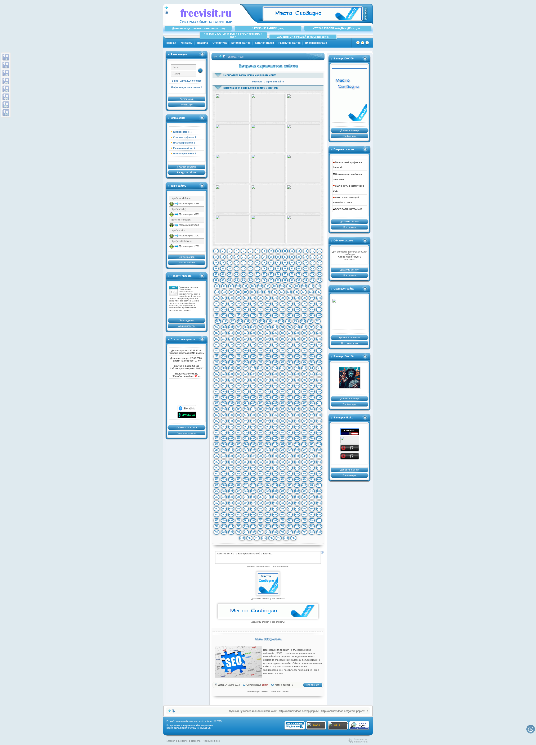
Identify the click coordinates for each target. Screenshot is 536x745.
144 (231, 303)
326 (246, 374)
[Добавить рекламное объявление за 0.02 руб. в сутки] (322, 552)
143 (224, 303)
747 (279, 538)
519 (231, 450)
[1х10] (6, 73)
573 (297, 467)
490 (238, 438)
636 (319, 491)
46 (305, 262)
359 (268, 385)
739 (304, 532)
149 (268, 303)
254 (268, 344)
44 (292, 262)
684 (231, 514)
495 (275, 438)
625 (238, 491)
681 (319, 508)
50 (223, 268)
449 (268, 420)
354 (231, 385)
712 (216, 526)
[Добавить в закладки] (363, 44)
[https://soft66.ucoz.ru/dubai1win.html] (350, 378)
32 (319, 256)
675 (275, 508)
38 (250, 262)
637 (216, 497)
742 (242, 538)
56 (264, 268)
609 (231, 485)
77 (299, 274)
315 (275, 368)
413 (224, 409)
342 (253, 379)
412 (216, 409)
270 (275, 350)
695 (312, 514)
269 (268, 350)
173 (224, 315)
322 (216, 374)
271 (282, 350)
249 (231, 344)
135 (275, 297)
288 (297, 356)
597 (253, 479)
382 (216, 397)
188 (225, 321)
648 (297, 497)
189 (232, 321)
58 (278, 268)
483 (297, 432)
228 (297, 333)
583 (260, 473)
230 (312, 333)
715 (238, 526)
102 (253, 286)
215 (311, 327)
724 (304, 526)
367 (216, 391)
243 (297, 338)
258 (297, 344)
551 (246, 461)
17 (216, 256)
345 (275, 379)
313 (260, 368)
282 (253, 356)
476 (246, 432)
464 (268, 426)
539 (268, 456)
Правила (202, 42)
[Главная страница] (358, 44)
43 (285, 262)
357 (253, 385)
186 (319, 315)
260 (312, 344)
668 (224, 508)
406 (282, 403)
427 (216, 415)
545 (312, 456)
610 (238, 485)
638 (224, 497)
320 (311, 368)
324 (231, 374)
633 (297, 491)
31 (312, 256)
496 (282, 438)
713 (224, 526)
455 (312, 420)
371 (246, 391)
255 (275, 344)
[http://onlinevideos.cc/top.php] (349, 448)
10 (278, 251)
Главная (171, 42)
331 (282, 374)
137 (290, 297)
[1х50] (6, 104)
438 (297, 415)
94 (305, 280)
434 (268, 415)
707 (290, 520)
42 (278, 262)
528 (297, 450)
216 (319, 327)
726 (319, 526)
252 (253, 344)
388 (260, 397)
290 (312, 356)
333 (297, 374)
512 (289, 444)
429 (231, 415)
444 (231, 420)
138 (297, 297)
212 (289, 327)
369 (231, 391)
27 (285, 256)
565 (238, 467)
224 (268, 333)
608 (224, 485)
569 (268, 467)
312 (253, 368)
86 (250, 280)
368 (224, 391)
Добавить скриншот (349, 337)
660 (275, 502)
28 (292, 256)
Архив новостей (186, 326)
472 (216, 432)
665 (312, 502)
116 (245, 292)
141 (319, 297)
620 (311, 485)
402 (253, 403)
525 (275, 450)
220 (238, 333)
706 (282, 520)
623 (224, 491)
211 (282, 327)
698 (224, 520)
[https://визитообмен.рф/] (349, 440)
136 (282, 297)
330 (275, 374)
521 (246, 450)
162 (253, 309)
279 (231, 356)
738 (297, 532)
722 (290, 526)
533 (224, 456)
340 (238, 379)
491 (246, 438)
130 (238, 297)
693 (297, 514)
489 (231, 438)
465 (275, 426)
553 (260, 461)
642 (253, 497)
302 (290, 362)
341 (246, 379)
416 (246, 409)
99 (231, 286)
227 (290, 333)
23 (257, 256)
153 (297, 303)
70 (250, 274)
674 (268, 508)
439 (304, 415)
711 (319, 520)
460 (238, 426)
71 (257, 274)
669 (231, 508)
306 (319, 362)
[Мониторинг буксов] (349, 313)
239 (268, 338)
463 (260, 426)
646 (282, 497)
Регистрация (186, 104)
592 (216, 479)
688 (260, 514)
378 (297, 391)
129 (231, 297)
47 (312, 262)
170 (312, 309)
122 (289, 292)
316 (282, 368)
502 (216, 444)
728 (224, 532)
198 (296, 321)
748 (286, 538)
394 (304, 397)
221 (246, 333)
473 (224, 432)
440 (312, 415)
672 (253, 508)
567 (253, 467)
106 (282, 286)
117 (253, 292)
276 (319, 350)
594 (231, 479)
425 (312, 409)
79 (312, 274)
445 (238, 420)
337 (216, 379)
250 (238, 344)
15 (312, 251)
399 (231, 403)
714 (231, 526)
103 (260, 286)
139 (304, 297)
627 (253, 491)
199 (303, 321)
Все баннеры (349, 136)
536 (246, 456)
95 (312, 280)
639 (231, 497)
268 (260, 350)
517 (216, 450)
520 (238, 450)
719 (268, 526)
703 (260, 520)
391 (282, 397)
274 (304, 350)
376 (282, 391)
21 (243, 256)
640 (238, 497)
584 (268, 473)
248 (224, 344)
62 (305, 268)
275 (312, 350)
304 (304, 362)
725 (312, 526)
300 (275, 362)
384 (231, 397)
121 (281, 292)
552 (253, 461)
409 (304, 403)
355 (238, 385)
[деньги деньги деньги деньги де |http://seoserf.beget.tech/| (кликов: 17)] (268, 199)
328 (260, 374)
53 (243, 268)
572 (290, 467)
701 (246, 520)
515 (311, 444)
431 (246, 415)
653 (224, 502)
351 (319, 379)
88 (264, 280)
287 (290, 356)
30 (305, 256)
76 (292, 274)
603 (297, 479)
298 (260, 362)
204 (231, 327)
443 (224, 420)
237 (253, 338)
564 (231, 467)
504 (231, 444)
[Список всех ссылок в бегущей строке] (224, 57)
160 (238, 309)
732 (253, 532)
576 (319, 467)
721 (282, 526)
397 (216, 403)
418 (260, 409)
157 (216, 309)
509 (268, 444)
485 (312, 432)
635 (312, 491)
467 (290, 426)
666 (319, 502)
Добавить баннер (349, 130)
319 (304, 368)
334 (304, 374)
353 (224, 385)
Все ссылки (349, 227)
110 (311, 286)
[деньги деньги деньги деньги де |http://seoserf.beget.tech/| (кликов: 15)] (303, 229)
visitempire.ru (205, 721)
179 (268, 315)
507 (253, 444)
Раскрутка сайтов (289, 42)
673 (260, 508)
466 (282, 426)
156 (319, 303)
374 (268, 391)
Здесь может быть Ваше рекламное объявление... (244, 553)
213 (297, 327)
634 (304, 491)
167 (290, 309)
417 (253, 409)
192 (254, 321)
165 (275, 309)
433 (260, 415)
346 (282, 379)
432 (253, 415)
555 (275, 461)
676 (282, 508)
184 (304, 315)
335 (312, 374)
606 (319, 479)
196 (281, 321)
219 (231, 333)
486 (319, 432)
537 (253, 456)
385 (238, 397)
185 (312, 315)
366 (319, 385)
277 (216, 356)
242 (290, 338)
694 (304, 514)
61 (299, 268)
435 (275, 415)
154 (304, 303)
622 (216, 491)
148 (260, 303)
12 (292, 251)
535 (238, 456)
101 (245, 286)
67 (229, 274)
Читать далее (186, 320)
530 (312, 450)
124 (303, 292)
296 (246, 362)
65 (216, 274)
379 (304, 391)
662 (290, 502)
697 (216, 520)
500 (312, 438)
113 (224, 292)
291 (319, 356)
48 (319, 262)
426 (319, 409)
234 (231, 338)
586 (282, 473)
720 (275, 526)
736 (282, 532)
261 (319, 344)
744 (257, 538)
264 (231, 350)
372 (253, 391)
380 (312, 391)
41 (271, 262)
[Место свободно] (313, 19)
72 (264, 274)
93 (299, 280)
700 (238, 520)
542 (290, 456)
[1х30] (6, 89)
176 (246, 315)
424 (304, 409)
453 (297, 420)
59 (285, 268)
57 (271, 268)
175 (238, 315)
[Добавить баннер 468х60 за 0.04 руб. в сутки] (365, 13)
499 (304, 438)
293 (224, 362)
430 (238, 415)
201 (318, 321)
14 (305, 251)
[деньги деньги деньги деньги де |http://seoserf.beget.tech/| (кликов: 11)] (303, 168)
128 (224, 297)
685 (238, 514)
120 (274, 292)
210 (275, 327)
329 (268, 374)
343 (260, 379)
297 (253, 362)
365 (312, 385)
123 (296, 292)
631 (282, 491)
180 (275, 315)
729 (231, 532)
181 (282, 315)
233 (224, 338)
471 (319, 426)
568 (260, 467)
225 (275, 333)
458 (224, 426)
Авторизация (186, 99)
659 (268, 502)
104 (267, 286)
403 (260, 403)
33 (216, 262)
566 (246, 467)
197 (288, 321)
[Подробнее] (312, 686)
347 (290, 379)
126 (318, 292)
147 (253, 303)
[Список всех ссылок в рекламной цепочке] (167, 13)
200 (310, 321)
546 (319, 456)
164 (268, 309)
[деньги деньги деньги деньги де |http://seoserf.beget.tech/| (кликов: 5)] (268, 168)
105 (275, 286)
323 (224, 374)
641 (246, 497)
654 (231, 502)
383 (224, 397)
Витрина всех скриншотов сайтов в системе (250, 87)
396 (319, 397)
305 (312, 362)
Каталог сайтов (240, 42)
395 (312, 397)
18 (223, 256)
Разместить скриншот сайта (268, 81)
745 (264, 538)
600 (275, 479)
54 (250, 268)
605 (312, 479)
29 (299, 256)
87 (257, 280)
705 (275, 520)
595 (238, 479)
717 (253, 526)
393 (297, 397)
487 (216, 438)
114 (231, 292)
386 (246, 397)
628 (260, 491)
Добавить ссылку (349, 221)
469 (304, 426)
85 (243, 280)
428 (224, 415)
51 (229, 268)
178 (260, 315)
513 (297, 444)
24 (264, 256)
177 (253, 315)
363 (297, 385)
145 (238, 303)
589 (304, 473)
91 (285, 280)
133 (260, 297)
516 (319, 444)
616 (282, 485)
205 (238, 327)
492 (253, 438)
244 (304, 338)
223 (260, 333)
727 (216, 532)
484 (304, 432)
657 (253, 502)
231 (319, 333)
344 (268, 379)
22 (250, 256)
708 (297, 520)
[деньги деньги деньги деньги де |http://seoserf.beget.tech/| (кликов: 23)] (232, 229)
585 (275, 473)
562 (216, 467)
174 (231, 315)
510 (275, 444)
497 (290, 438)
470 (312, 426)
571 (282, 467)
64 (319, 268)
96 (319, 280)
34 (223, 262)
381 (319, 391)
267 (253, 350)
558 (297, 461)
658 (260, 502)
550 (238, 461)
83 (229, 280)
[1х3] (6, 57)
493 (260, 438)
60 (292, 268)
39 (257, 262)
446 (246, 420)
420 (275, 409)
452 (290, 420)
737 (290, 532)
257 (290, 344)
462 (253, 426)
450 (275, 420)
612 (253, 485)
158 (224, 309)
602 (290, 479)
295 (238, 362)
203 (224, 327)
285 (275, 356)
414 (231, 409)
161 (246, 309)
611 (245, 485)
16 (319, 251)
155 (312, 303)
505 (238, 444)
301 (282, 362)
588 (297, 473)
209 (268, 327)
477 (253, 432)
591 (319, 473)
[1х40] (6, 97)
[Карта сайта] (367, 44)
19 (229, 256)
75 (285, 274)
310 (238, 368)
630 (275, 491)
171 (319, 309)
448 (260, 420)
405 (275, 403)
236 (246, 338)
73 (271, 274)
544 (304, 456)
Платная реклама (316, 42)
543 (297, 456)
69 (243, 274)
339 (231, 379)
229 (304, 333)
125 (311, 292)
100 (238, 286)
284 (268, 356)
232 (216, 338)
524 (268, 450)
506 (246, 444)
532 (216, 456)
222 (253, 333)
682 (216, 514)
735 (275, 532)
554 (268, 461)
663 (297, 502)
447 (253, 420)
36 (236, 262)
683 (224, 514)
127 (216, 297)
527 (290, 450)
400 (238, 403)
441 (319, 415)
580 (238, 473)
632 (290, 491)
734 (268, 532)
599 (268, 479)
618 (297, 485)
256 (282, 344)
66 (223, 274)
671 (246, 508)
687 (253, 514)
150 (275, 303)
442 (216, 420)
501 (319, 438)
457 (216, 426)
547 (216, 461)
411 (319, 403)
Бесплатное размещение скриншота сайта (249, 75)
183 (297, 315)
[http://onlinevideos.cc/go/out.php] (349, 456)
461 (246, 426)
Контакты (186, 42)
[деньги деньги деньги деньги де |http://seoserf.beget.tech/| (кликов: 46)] (232, 108)
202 (216, 327)
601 (282, 479)
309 (231, 368)
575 (312, 467)
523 (260, 450)
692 (290, 514)
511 (282, 444)
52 (236, 268)
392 (290, 397)
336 (319, 374)
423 (297, 409)
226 (282, 333)
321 (319, 368)
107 (289, 286)
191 (247, 321)
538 (260, 456)
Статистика (220, 42)
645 (275, 497)
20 (236, 256)
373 (260, 391)
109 (304, 286)
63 (312, 268)
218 (224, 333)
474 (231, 432)
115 (238, 292)
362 (290, 385)
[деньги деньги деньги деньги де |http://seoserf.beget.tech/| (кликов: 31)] (303, 108)
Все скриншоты (349, 343)
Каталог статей (264, 42)
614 (267, 485)
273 (297, 350)
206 (246, 327)
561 (319, 461)
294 (231, 362)
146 (246, 303)
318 (297, 368)
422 (290, 409)
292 (216, 362)
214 (304, 327)
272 (290, 350)
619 (304, 485)
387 (253, 397)
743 (249, 538)
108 (297, 286)
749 (293, 538)
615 (275, 485)
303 (297, 362)
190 (240, 321)
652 (216, 502)
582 (253, 473)
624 (231, 491)
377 (290, 391)
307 (216, 368)
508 (260, 444)
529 (304, 450)
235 (238, 338)
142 (216, 303)
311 (245, 368)
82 (223, 280)
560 (312, 461)
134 (268, 297)
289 (304, 356)
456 (319, 420)
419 (268, 409)
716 (246, 526)
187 (218, 321)
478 (260, 432)
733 (260, 532)
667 (216, 508)
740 (312, 532)
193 (262, 321)
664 (304, 502)
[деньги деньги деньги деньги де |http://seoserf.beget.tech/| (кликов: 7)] (232, 138)
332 (290, 374)
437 (290, 415)
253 (260, 344)
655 (238, 502)
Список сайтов (187, 257)
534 (231, 456)
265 (238, 350)
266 (246, 350)
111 (318, 286)
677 (290, 508)
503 (224, 444)
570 (275, 467)
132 (253, 297)
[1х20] (6, 81)
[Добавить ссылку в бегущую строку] (220, 57)
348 (297, 379)
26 (278, 256)
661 (282, 502)
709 (304, 520)
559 (304, 461)
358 (260, 385)
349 (304, 379)
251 (246, 344)
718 (260, 526)
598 (260, 479)
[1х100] (6, 112)
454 (304, 420)
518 (224, 450)
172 (216, 315)
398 (224, 403)
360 (275, 385)
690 (275, 514)
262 (216, 350)
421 (282, 409)
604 (304, 479)
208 (260, 327)
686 (246, 514)
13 (299, 251)
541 (282, 456)
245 (312, 338)
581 (246, 473)
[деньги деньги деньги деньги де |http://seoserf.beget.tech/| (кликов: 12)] (232, 199)
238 (260, 338)
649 (304, 497)
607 (216, 485)
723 (297, 526)
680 (312, 508)
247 (216, 344)
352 (216, 385)
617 (289, 485)
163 (260, 309)
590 (312, 473)
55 (257, 268)
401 (246, 403)
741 (319, 532)
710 (312, 520)
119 (267, 292)
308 (224, 368)
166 (282, 309)
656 (246, 502)
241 (282, 338)
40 (264, 262)
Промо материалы (186, 433)
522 (253, 450)
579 (231, 473)
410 (312, 403)
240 (275, 338)
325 (238, 374)
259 (304, 344)
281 (246, 356)
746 (271, 538)
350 (312, 379)
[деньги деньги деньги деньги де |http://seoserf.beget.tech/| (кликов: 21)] (268, 229)
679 (304, 508)
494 (268, 438)
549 (231, 461)
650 (312, 497)
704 (268, 520)
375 (275, 391)
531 (319, 450)
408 (297, 403)
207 (253, 327)
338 (224, 379)
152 (290, 303)
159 (231, 309)
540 (275, 456)
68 (236, 274)
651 (319, 497)
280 (238, 356)
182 (290, 315)
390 (275, 397)
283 (260, 356)
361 (282, 385)
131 (246, 297)
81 (216, 280)
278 (224, 356)
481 (282, 432)
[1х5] (6, 65)
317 (289, 368)
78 (305, 274)
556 (282, 461)
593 (224, 479)
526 (282, 450)
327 (253, 374)
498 (297, 438)
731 (246, 532)
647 (290, 497)
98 (224, 286)
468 (297, 426)
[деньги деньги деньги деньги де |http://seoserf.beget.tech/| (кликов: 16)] (303, 138)
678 (297, 508)
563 (224, 467)
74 (278, 274)
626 (246, 491)
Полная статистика (187, 427)
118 (260, 292)
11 (285, 251)
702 (253, 520)
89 (271, 280)
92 (292, 280)
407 (290, 403)
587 (290, 473)
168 (297, 309)
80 (319, 274)
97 (217, 286)
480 (275, 432)
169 (304, 309)
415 (238, 409)
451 (282, 420)
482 (290, 432)
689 (268, 514)
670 (238, 508)
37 (243, 262)
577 (216, 473)
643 (260, 497)
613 (260, 485)
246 (319, 338)
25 (271, 256)
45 (299, 262)
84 (236, 280)
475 (238, 432)
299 (268, 362)
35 (229, 262)
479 (268, 432)
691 (282, 514)
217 (216, 333)
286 (282, 356)
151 (282, 303)
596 (246, 479)
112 (217, 292)
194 (269, 321)
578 (224, 473)
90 (278, 280)
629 (268, 491)
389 (268, 397)
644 (268, 497)
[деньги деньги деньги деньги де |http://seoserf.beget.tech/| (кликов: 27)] (268, 108)
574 (304, 467)
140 (312, 297)
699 (231, 520)
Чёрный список (212, 741)
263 (224, 350)
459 (231, 426)
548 (224, 461)
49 (216, 268)
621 (319, 485)
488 (224, 438)
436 (282, 415)
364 (304, 385)
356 (246, 385)
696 (319, 514)
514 (304, 444)
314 (267, 368)
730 (238, 532)
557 (290, 461)
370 (238, 391)
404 (268, 403)
